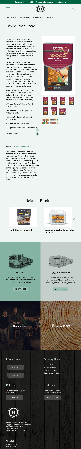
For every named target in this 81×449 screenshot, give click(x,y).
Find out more (20, 289)
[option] (23, 221)
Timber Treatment (33, 18)
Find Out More (14, 398)
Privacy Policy (10, 441)
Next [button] (72, 218)
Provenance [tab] (25, 146)
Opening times (61, 2)
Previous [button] (9, 218)
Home (8, 18)
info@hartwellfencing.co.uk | (45, 2)
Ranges (14, 18)
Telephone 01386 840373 (24, 2)
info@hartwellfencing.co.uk (15, 431)
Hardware (22, 18)
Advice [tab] (8, 146)
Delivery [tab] (16, 146)
